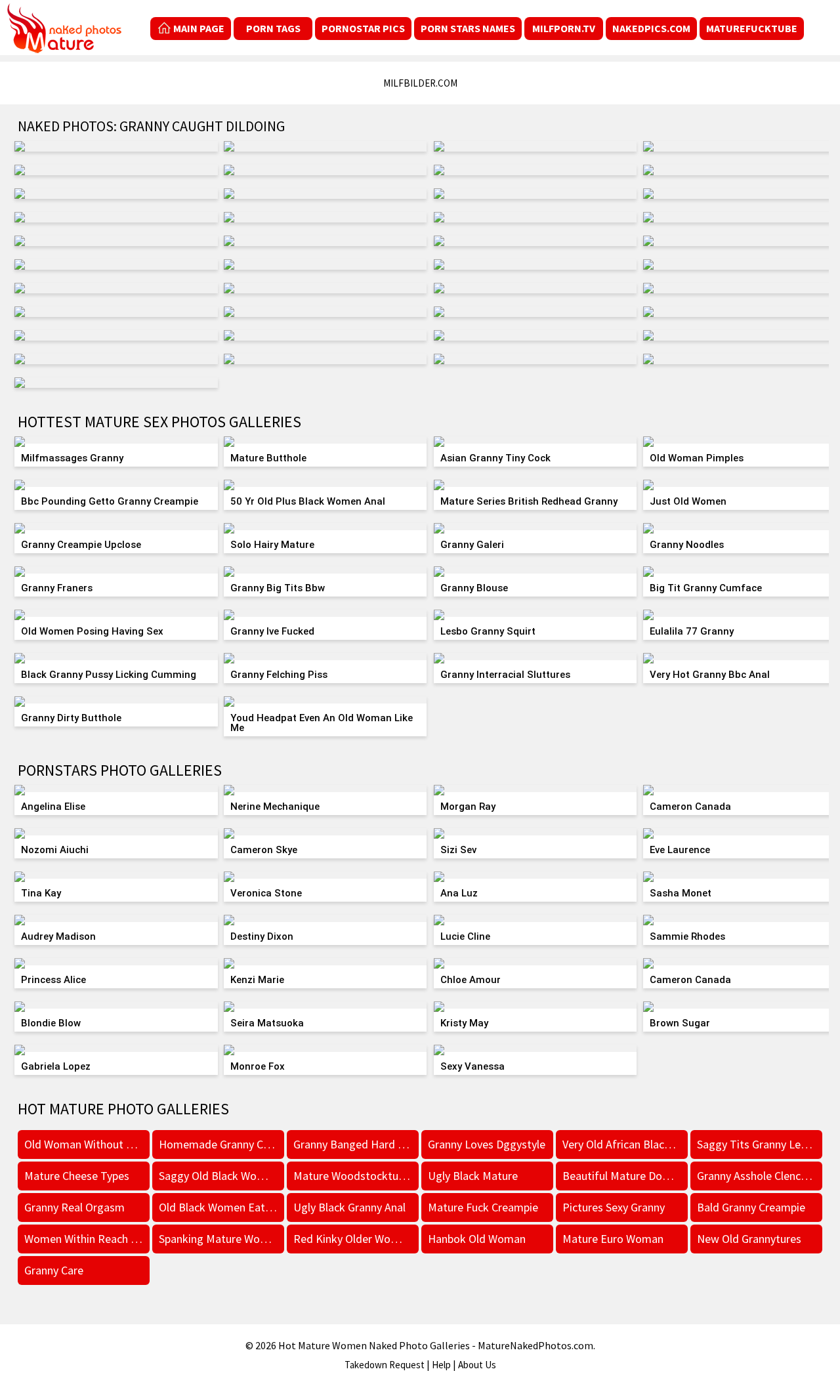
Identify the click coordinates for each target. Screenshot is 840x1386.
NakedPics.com (651, 28)
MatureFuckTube (751, 28)
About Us (477, 1364)
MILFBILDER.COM (420, 83)
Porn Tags (273, 28)
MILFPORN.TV (563, 28)
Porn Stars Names (468, 28)
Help (441, 1364)
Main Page (198, 28)
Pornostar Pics (363, 28)
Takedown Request (385, 1364)
